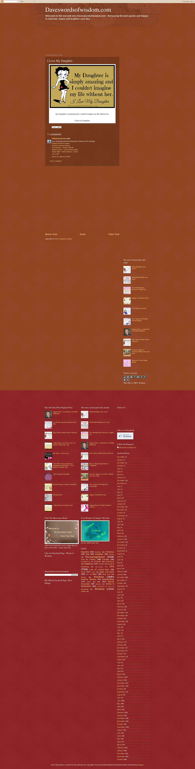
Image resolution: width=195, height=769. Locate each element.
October (120, 466)
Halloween (110, 561)
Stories (98, 584)
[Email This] (53, 127)
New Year (106, 574)
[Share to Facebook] (58, 127)
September (121, 516)
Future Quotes (57, 150)
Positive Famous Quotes (61, 145)
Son (98, 581)
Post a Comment (56, 161)
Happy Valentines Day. (140, 298)
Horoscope (99, 567)
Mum (95, 574)
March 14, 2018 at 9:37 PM (61, 157)
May (118, 492)
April (119, 472)
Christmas (110, 552)
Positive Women (88, 579)
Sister (89, 582)
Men (87, 574)
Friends (105, 559)
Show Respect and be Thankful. (65, 484)
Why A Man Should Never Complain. (98, 464)
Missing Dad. (57, 495)
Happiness (88, 564)
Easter (111, 554)
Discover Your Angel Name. (140, 361)
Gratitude (97, 561)
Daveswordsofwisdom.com (78, 9)
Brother (98, 552)
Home (83, 234)
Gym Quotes (56, 147)
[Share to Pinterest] (60, 127)
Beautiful (85, 552)
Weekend (84, 589)
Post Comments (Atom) (63, 239)
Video (110, 586)
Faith (83, 559)
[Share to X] (57, 127)
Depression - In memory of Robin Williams (141, 330)
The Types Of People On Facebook (140, 320)
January (120, 460)
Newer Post (51, 234)
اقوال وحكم (55, 154)
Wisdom (100, 588)
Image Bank (56, 152)
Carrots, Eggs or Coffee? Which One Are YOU (141, 351)
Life (111, 566)
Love (83, 572)
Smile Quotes (67, 152)
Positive (99, 576)
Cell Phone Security (139, 308)
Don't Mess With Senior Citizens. (140, 340)
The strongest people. (61, 474)
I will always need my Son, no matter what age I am (64, 444)
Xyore (75, 152)
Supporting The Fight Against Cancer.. (100, 506)
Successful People (71, 150)
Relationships (108, 579)
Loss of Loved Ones (99, 569)
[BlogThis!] (55, 127)
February (120, 501)
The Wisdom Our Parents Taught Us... (139, 288)
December (121, 457)
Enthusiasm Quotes (59, 138)
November (121, 483)
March (119, 475)
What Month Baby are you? (140, 278)
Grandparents (85, 561)
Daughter (99, 554)
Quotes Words (68, 147)
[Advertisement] (97, 37)
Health (101, 564)
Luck (93, 572)
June (119, 489)
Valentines (101, 586)
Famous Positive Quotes (61, 143)
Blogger (141, 765)
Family (93, 559)
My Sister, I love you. (61, 453)
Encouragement (95, 556)
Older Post (113, 234)
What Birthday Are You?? (139, 268)
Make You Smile (106, 572)
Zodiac (83, 591)
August (119, 519)
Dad (87, 554)
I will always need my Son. (63, 505)
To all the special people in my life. (64, 423)
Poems (83, 577)
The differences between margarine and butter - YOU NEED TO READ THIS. (63, 465)
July (118, 469)
